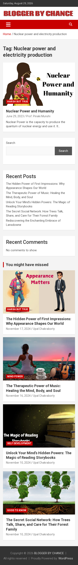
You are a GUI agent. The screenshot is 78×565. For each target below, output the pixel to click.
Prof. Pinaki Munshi (38, 116)
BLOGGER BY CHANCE (49, 553)
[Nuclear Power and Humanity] (39, 84)
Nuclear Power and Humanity (30, 111)
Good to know (16, 510)
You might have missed (27, 264)
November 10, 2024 (18, 462)
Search (10, 143)
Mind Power (15, 376)
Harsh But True (17, 101)
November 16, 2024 (18, 395)
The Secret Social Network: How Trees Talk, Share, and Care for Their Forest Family (38, 524)
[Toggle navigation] (8, 24)
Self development (19, 443)
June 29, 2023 (15, 116)
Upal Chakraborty (44, 328)
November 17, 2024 (18, 328)
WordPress (65, 558)
